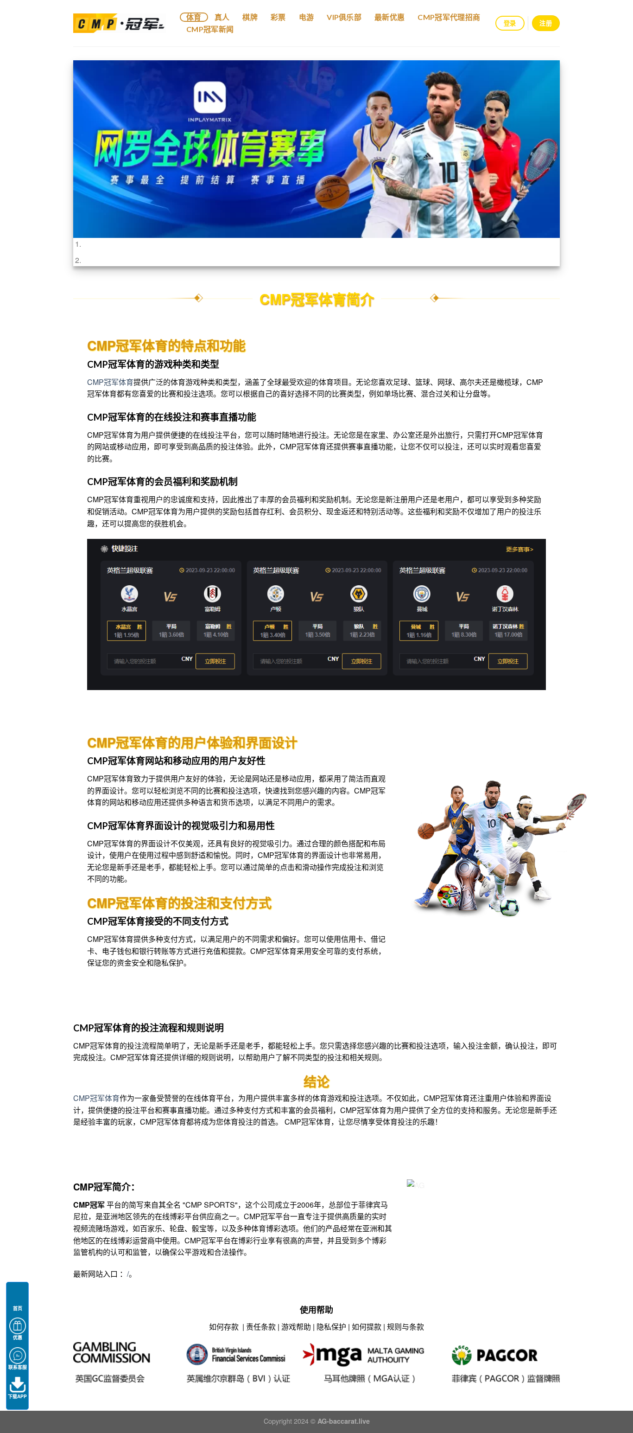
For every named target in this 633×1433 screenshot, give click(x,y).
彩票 (278, 17)
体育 (194, 17)
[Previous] (94, 163)
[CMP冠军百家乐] (119, 23)
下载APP (17, 1396)
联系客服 (17, 1367)
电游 (306, 17)
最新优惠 (389, 17)
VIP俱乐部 (344, 17)
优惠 (17, 1337)
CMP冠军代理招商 (449, 17)
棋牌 (250, 17)
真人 (222, 17)
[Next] (538, 163)
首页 (17, 1308)
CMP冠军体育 (110, 382)
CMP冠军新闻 (210, 29)
